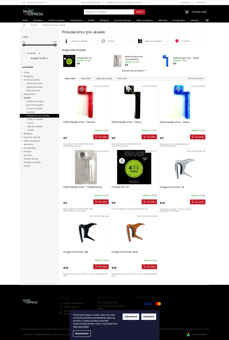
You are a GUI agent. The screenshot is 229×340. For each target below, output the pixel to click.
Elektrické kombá (34, 87)
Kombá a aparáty (32, 79)
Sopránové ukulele (35, 101)
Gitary (26, 72)
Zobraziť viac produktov (133, 70)
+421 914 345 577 (71, 307)
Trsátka (30, 130)
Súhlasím (148, 316)
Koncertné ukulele (34, 105)
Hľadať (139, 12)
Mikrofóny (28, 144)
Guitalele (30, 112)
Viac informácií (81, 326)
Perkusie (27, 151)
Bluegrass (28, 133)
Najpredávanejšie (104, 78)
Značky (27, 166)
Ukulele (27, 97)
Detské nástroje (31, 158)
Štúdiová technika (32, 162)
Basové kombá (33, 90)
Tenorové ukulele (34, 108)
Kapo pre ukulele (35, 126)
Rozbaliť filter (38, 58)
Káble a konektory (32, 141)
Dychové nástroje (32, 137)
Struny (30, 123)
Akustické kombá (34, 83)
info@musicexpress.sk (73, 303)
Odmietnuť (131, 316)
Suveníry (28, 155)
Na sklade (33, 53)
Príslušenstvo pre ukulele (37, 115)
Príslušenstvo (30, 94)
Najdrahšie (86, 78)
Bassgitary (28, 76)
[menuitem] (25, 20)
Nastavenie (81, 333)
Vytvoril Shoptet (199, 334)
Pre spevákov (30, 148)
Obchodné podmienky (91, 2)
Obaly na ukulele (35, 119)
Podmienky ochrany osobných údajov (124, 2)
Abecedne (122, 78)
